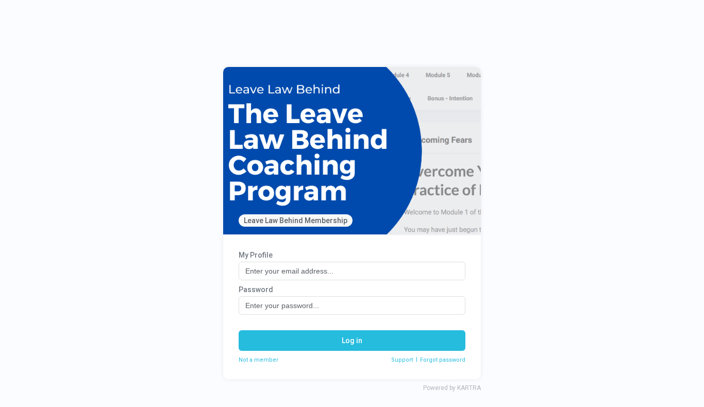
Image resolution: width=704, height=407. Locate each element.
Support (402, 360)
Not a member (258, 360)
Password (256, 289)
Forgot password (442, 360)
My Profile (256, 255)
